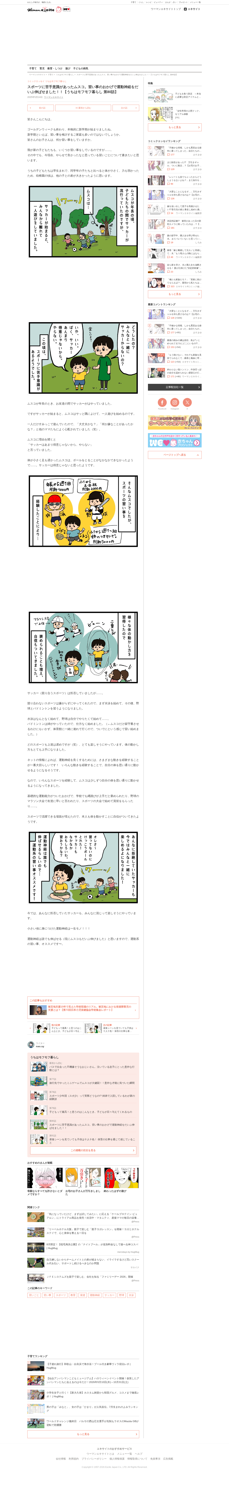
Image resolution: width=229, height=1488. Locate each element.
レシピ (149, 2)
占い (174, 2)
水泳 (131, 1295)
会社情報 (61, 1458)
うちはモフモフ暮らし (56, 81)
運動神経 (95, 1295)
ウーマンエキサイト (53, 97)
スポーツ (61, 1295)
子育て (133, 2)
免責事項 (155, 1458)
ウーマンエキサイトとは (100, 1453)
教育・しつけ (54, 68)
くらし (141, 2)
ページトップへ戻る (175, 454)
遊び (67, 68)
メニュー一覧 (195, 2)
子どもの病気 (80, 68)
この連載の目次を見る (83, 1150)
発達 (82, 1295)
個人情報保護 (117, 1458)
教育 (72, 1295)
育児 (42, 68)
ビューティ (158, 2)
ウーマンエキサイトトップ (166, 9)
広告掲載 (168, 1458)
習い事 (47, 1295)
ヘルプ (138, 1453)
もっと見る (83, 1434)
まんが (167, 2)
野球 (121, 1295)
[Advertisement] (114, 39)
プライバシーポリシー (94, 1458)
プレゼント (183, 2)
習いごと (34, 1295)
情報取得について (137, 1458)
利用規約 (74, 1458)
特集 (150, 83)
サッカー (109, 1295)
